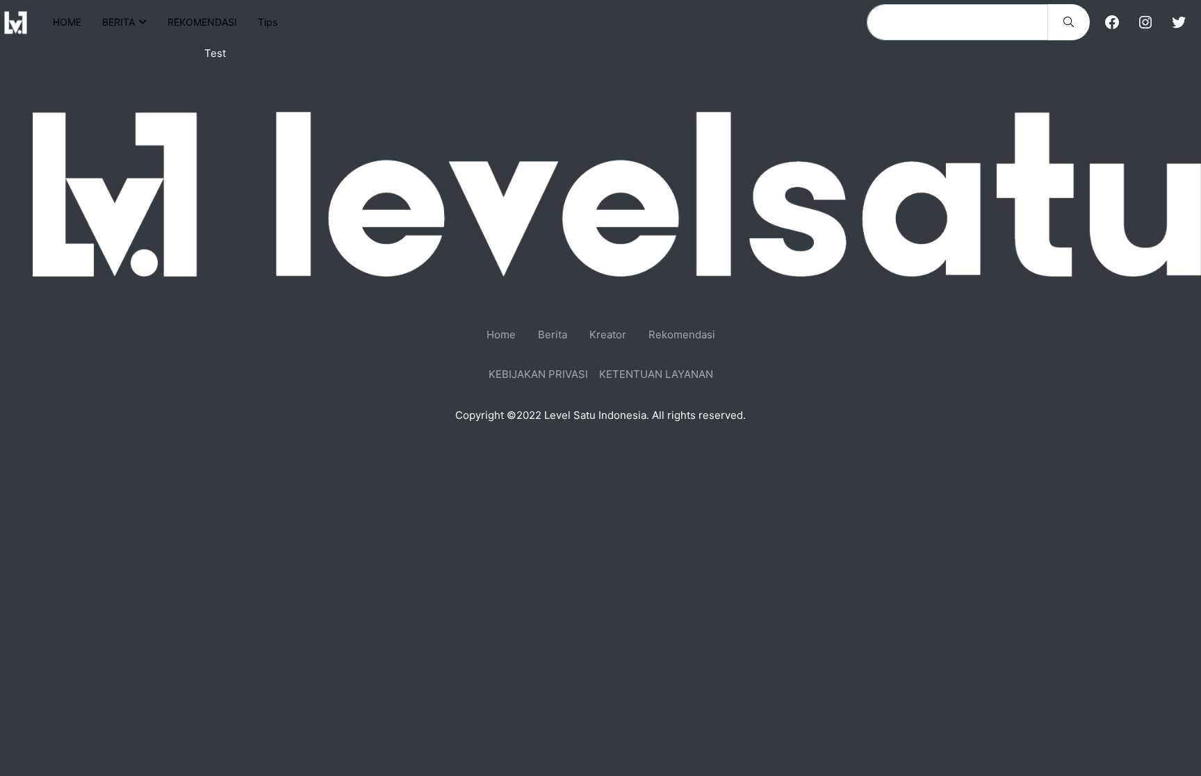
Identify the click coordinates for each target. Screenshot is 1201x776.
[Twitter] (1178, 22)
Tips (267, 22)
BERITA (118, 22)
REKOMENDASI (202, 22)
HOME (67, 22)
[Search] (1068, 22)
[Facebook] (1112, 22)
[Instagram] (1145, 22)
